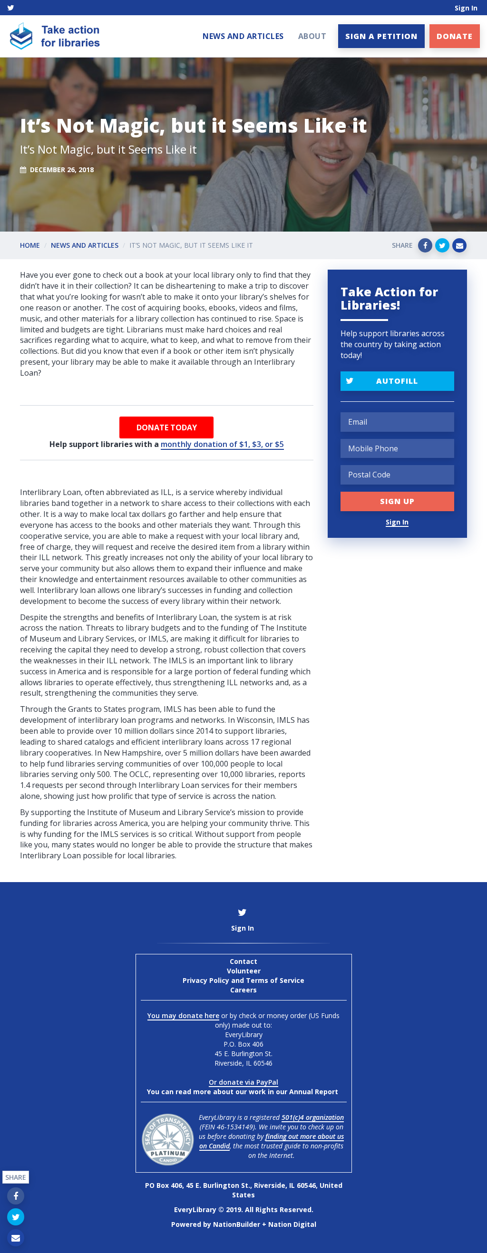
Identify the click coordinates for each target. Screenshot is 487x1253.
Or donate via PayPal (243, 1082)
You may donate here (183, 1015)
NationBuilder (236, 1224)
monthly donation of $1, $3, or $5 (222, 444)
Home (30, 245)
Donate (455, 36)
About (312, 36)
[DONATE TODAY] (166, 427)
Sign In (466, 7)
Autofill (397, 381)
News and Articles (243, 36)
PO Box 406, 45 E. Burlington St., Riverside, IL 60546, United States (243, 1190)
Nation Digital (292, 1224)
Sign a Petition (381, 36)
